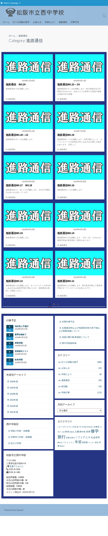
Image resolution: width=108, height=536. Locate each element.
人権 (77, 431)
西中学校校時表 (69, 343)
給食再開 (19, 359)
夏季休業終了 (21, 334)
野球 (67, 431)
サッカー (91, 443)
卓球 (88, 431)
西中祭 (82, 431)
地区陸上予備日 (22, 326)
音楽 (88, 427)
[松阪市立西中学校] (39, 12)
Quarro (19, 510)
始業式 (72, 438)
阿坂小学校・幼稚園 (20, 431)
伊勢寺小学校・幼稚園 (21, 437)
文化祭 (84, 427)
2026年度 (14, 381)
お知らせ (37, 22)
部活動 (81, 386)
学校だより (50, 22)
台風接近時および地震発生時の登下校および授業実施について (79, 329)
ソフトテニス (82, 437)
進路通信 (63, 22)
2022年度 (14, 406)
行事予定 (75, 22)
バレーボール (63, 427)
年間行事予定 (68, 321)
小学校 (74, 427)
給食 (68, 438)
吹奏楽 (96, 427)
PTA (70, 427)
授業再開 (19, 343)
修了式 (79, 427)
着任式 (62, 446)
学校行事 (81, 392)
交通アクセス (15, 466)
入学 (63, 432)
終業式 (71, 432)
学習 (78, 442)
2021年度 (14, 412)
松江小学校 (16, 443)
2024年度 (14, 394)
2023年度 (14, 400)
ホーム (6, 22)
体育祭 (85, 442)
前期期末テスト (22, 351)
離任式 (60, 443)
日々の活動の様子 (21, 22)
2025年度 (14, 387)
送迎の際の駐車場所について (75, 337)
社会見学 (95, 437)
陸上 (92, 427)
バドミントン (68, 442)
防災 (97, 442)
